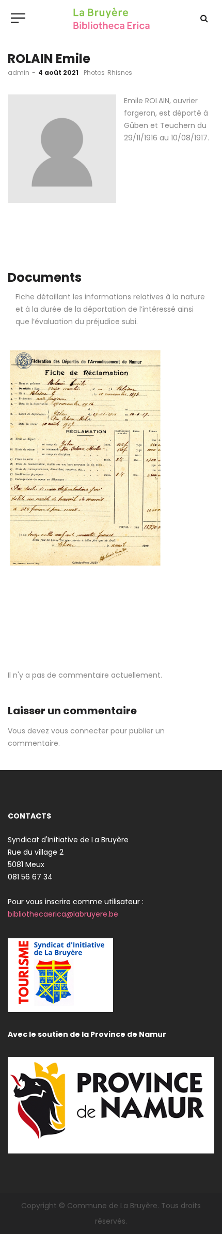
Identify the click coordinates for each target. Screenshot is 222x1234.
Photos (94, 72)
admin (18, 72)
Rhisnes (119, 72)
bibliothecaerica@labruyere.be (63, 914)
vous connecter (79, 731)
